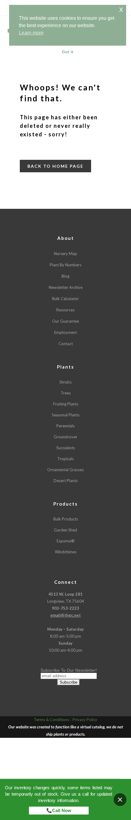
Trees (66, 393)
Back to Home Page (55, 166)
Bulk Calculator (65, 298)
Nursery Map (65, 253)
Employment (65, 332)
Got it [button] (67, 51)
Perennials (65, 425)
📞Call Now (58, 810)
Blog (65, 276)
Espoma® (66, 540)
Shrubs (65, 382)
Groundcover (65, 436)
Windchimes (65, 551)
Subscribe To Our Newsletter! (69, 670)
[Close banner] (120, 799)
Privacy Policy (85, 719)
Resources (65, 309)
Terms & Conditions (51, 719)
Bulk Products (65, 519)
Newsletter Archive (66, 287)
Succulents (65, 447)
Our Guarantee (65, 321)
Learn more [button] (31, 32)
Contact (65, 343)
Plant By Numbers (65, 264)
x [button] (121, 9)
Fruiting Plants (65, 403)
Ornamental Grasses (65, 469)
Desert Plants (66, 480)
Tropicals (65, 458)
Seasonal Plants (66, 414)
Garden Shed (65, 529)
